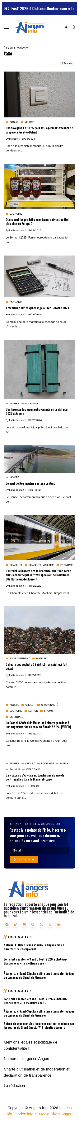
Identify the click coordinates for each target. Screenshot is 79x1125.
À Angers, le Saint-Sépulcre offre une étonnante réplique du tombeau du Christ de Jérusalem (39, 975)
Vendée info (23, 1114)
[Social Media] (7, 924)
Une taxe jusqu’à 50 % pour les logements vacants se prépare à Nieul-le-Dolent (39, 129)
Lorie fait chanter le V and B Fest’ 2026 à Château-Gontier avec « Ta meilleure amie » (35, 961)
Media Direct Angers (56, 1114)
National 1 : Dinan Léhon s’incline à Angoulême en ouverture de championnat (34, 947)
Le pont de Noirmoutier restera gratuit (30, 483)
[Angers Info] (29, 27)
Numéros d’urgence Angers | (28, 1059)
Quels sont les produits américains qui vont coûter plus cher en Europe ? (37, 221)
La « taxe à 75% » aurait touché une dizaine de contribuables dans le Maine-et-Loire (35, 777)
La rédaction (17, 230)
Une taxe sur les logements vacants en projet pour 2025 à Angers (37, 411)
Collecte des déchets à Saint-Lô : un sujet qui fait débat (36, 666)
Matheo (13, 138)
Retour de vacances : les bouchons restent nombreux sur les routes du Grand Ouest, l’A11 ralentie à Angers (39, 1025)
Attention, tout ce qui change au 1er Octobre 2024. (38, 307)
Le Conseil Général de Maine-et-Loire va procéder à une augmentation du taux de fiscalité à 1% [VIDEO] (38, 724)
